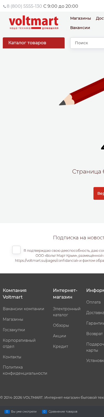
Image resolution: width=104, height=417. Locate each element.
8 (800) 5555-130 (24, 6)
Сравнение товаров (63, 411)
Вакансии (80, 27)
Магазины (80, 18)
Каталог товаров (27, 42)
